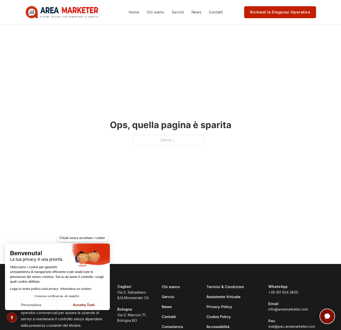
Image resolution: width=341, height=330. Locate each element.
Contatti (216, 12)
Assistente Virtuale (223, 296)
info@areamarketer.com (288, 306)
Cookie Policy (218, 316)
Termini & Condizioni (225, 286)
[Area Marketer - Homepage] (62, 12)
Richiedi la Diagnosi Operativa (280, 12)
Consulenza (172, 326)
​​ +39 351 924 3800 (283, 289)
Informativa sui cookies (75, 289)
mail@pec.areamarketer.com (291, 324)
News (196, 12)
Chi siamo (155, 12)
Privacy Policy (219, 306)
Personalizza (31, 305)
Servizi (178, 12)
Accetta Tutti (84, 305)
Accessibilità (217, 326)
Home (134, 12)
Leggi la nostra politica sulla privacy (34, 289)
